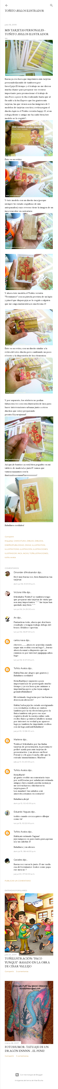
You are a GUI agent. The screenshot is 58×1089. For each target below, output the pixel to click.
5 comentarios (22, 971)
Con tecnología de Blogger (31, 1075)
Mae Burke (38, 1080)
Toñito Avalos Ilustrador (24, 10)
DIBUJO (30, 541)
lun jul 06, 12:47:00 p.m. (24, 660)
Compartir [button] (9, 537)
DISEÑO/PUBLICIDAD (14, 545)
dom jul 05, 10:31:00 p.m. (24, 584)
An (15, 617)
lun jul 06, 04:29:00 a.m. (24, 609)
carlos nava (19, 640)
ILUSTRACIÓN (26, 549)
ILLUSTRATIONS (12, 549)
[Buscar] (51, 5)
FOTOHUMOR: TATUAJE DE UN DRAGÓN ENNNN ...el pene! (27, 1049)
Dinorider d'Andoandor (25, 572)
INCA (20, 553)
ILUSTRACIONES (40, 549)
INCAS (26, 553)
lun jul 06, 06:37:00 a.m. (24, 632)
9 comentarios (22, 1056)
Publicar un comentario (18, 881)
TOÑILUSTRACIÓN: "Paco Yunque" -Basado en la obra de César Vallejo (27, 962)
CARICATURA (20, 541)
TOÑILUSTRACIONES (38, 553)
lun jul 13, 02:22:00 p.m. (24, 823)
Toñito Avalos (20, 668)
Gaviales (18, 859)
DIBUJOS (39, 541)
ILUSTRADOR (11, 553)
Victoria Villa (20, 592)
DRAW (28, 545)
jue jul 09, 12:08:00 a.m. (24, 731)
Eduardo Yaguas (22, 811)
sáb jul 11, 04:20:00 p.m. (24, 762)
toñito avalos (10, 557)
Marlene (18, 739)
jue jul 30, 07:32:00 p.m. (24, 874)
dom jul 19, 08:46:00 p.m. (25, 851)
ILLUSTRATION (38, 545)
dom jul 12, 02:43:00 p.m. (25, 803)
